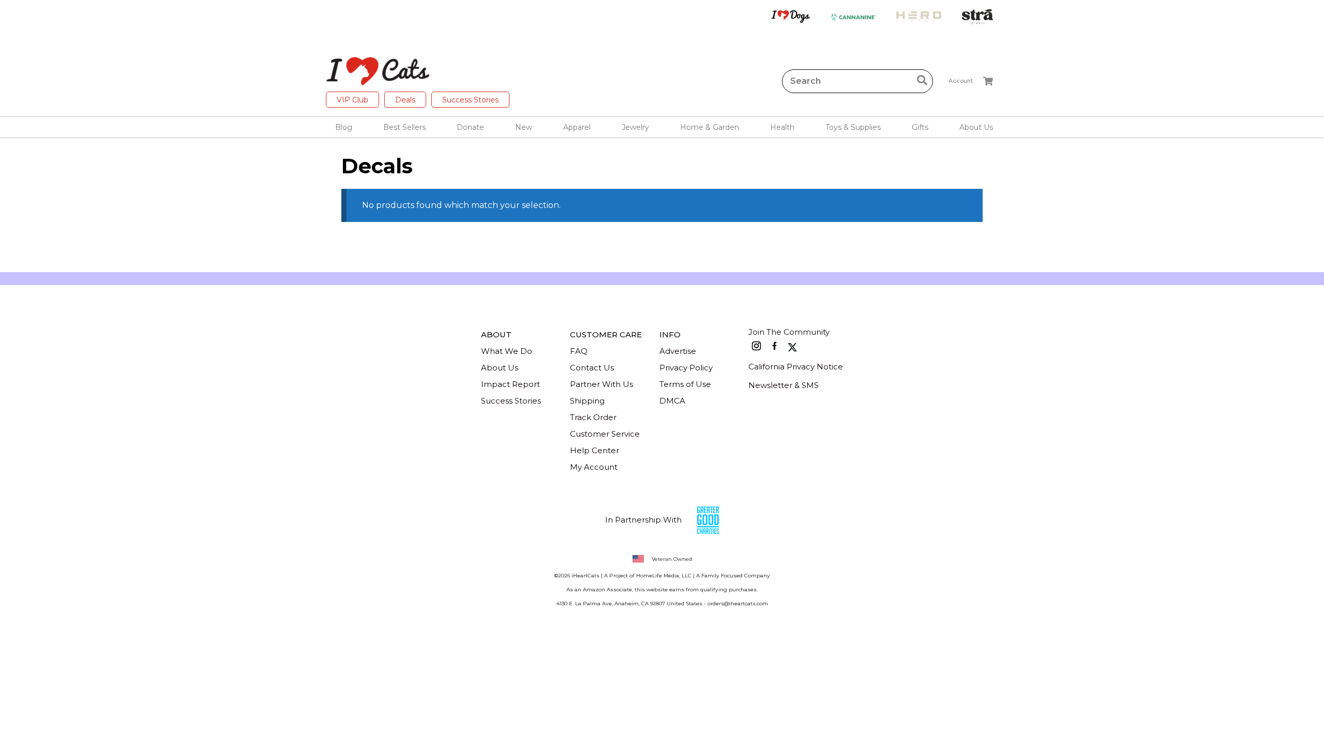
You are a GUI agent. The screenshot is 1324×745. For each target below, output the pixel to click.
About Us (499, 368)
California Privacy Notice (795, 366)
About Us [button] (976, 127)
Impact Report (510, 384)
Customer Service (605, 434)
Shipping (587, 401)
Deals (405, 100)
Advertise (677, 351)
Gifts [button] (920, 127)
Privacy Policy (686, 368)
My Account (594, 467)
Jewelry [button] (635, 127)
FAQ (579, 351)
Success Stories (470, 100)
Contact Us (592, 368)
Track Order (593, 417)
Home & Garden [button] (709, 127)
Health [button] (782, 127)
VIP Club (352, 100)
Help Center (594, 450)
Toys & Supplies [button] (853, 127)
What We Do (506, 351)
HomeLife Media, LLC (663, 575)
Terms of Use (685, 384)
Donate (470, 127)
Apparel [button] (577, 127)
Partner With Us (601, 384)
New (523, 127)
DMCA (672, 401)
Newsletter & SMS (783, 385)
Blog (343, 127)
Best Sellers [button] (404, 127)
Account (961, 80)
